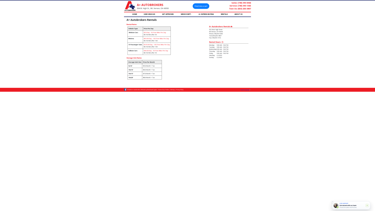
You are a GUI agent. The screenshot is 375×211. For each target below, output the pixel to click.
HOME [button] (134, 14)
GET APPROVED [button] (168, 14)
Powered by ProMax (163, 89)
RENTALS (224, 14)
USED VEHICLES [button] (149, 14)
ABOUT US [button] (238, 14)
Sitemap (172, 89)
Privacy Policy (179, 89)
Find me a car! (201, 6)
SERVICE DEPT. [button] (186, 14)
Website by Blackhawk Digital (149, 89)
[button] (332, 202)
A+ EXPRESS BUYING (206, 14)
